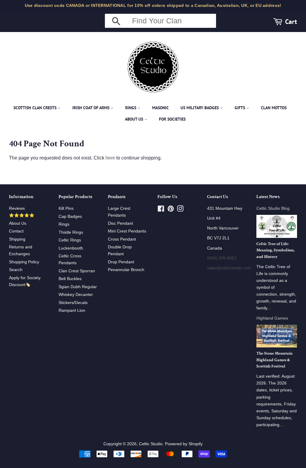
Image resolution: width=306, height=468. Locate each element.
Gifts (240, 107)
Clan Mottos (274, 107)
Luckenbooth (71, 248)
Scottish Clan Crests (35, 107)
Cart (291, 21)
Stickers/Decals (73, 302)
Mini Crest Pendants (127, 231)
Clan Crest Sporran (77, 271)
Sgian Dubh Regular (78, 287)
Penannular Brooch (126, 270)
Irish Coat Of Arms (91, 107)
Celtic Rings (70, 240)
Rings (131, 107)
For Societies (172, 119)
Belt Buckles (70, 278)
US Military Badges (200, 107)
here (110, 157)
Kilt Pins (66, 208)
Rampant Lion (72, 310)
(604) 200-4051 (222, 258)
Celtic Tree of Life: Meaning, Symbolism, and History (275, 250)
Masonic (160, 107)
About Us (134, 119)
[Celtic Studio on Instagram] (180, 210)
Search (15, 270)
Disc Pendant (120, 223)
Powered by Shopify (184, 444)
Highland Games (272, 318)
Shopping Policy (24, 262)
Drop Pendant (121, 262)
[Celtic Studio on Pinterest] (170, 210)
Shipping (17, 239)
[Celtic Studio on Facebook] (160, 210)
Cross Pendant (122, 239)
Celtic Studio (151, 444)
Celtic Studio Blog (273, 208)
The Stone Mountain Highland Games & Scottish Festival (274, 360)
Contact (16, 231)
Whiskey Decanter (76, 294)
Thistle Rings (71, 232)
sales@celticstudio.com (229, 268)
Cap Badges (70, 216)
